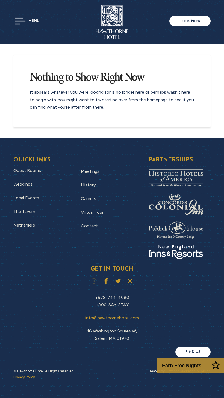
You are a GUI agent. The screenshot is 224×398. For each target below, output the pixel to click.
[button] (27, 21)
